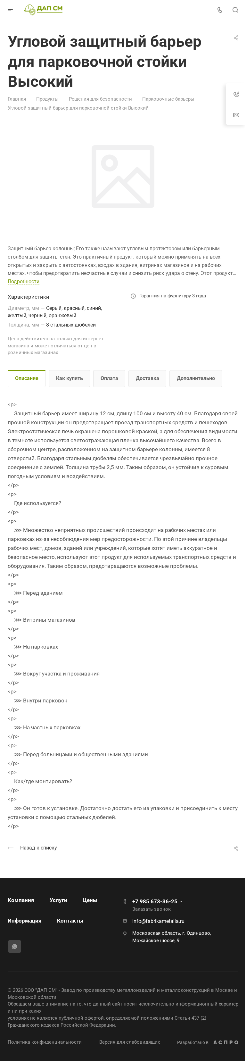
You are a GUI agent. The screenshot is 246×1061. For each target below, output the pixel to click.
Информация (25, 920)
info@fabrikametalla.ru (158, 921)
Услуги (58, 900)
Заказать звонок (151, 909)
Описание (26, 378)
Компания (21, 900)
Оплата (109, 378)
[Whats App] (14, 946)
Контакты (70, 920)
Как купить (69, 378)
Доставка (147, 378)
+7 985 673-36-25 (154, 901)
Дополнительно (196, 378)
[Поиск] (235, 10)
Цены (90, 900)
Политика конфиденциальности (45, 1042)
